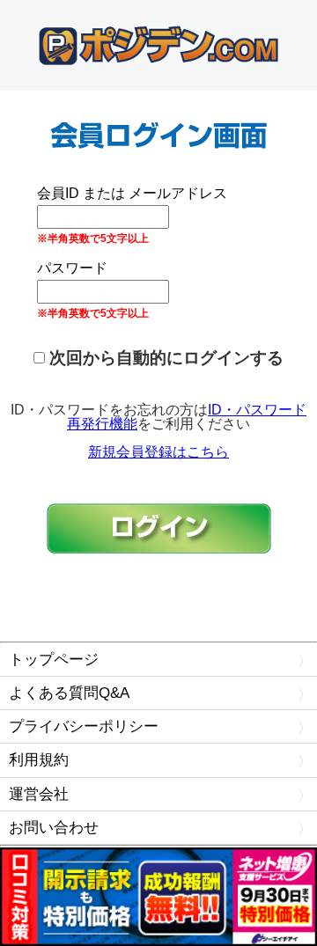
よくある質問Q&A (69, 693)
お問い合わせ (54, 827)
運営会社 (39, 794)
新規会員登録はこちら (158, 451)
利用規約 (39, 759)
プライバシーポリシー (83, 726)
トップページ (54, 659)
